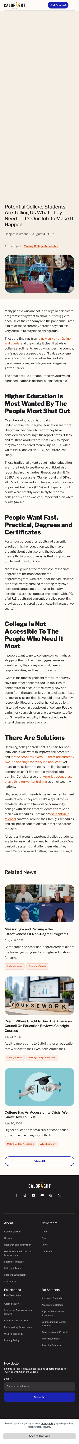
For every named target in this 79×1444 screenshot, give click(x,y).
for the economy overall (27, 757)
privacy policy (48, 1423)
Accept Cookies (39, 1436)
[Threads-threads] (52, 1197)
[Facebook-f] (18, 1197)
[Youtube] (44, 1197)
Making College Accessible (41, 246)
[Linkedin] (35, 1197)
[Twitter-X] (61, 1197)
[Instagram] (26, 1197)
